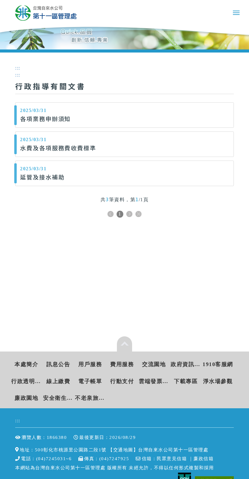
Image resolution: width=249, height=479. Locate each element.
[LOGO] (46, 12)
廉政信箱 (203, 458)
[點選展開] (124, 344)
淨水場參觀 (218, 381)
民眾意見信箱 (172, 458)
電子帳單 (90, 381)
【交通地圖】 (123, 449)
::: (17, 420)
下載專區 (186, 381)
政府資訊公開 (186, 364)
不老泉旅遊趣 (90, 398)
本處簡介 (26, 364)
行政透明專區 (26, 381)
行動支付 (122, 381)
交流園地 (154, 364)
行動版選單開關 (236, 14)
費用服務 (122, 364)
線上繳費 (58, 381)
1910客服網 (218, 364)
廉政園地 (26, 398)
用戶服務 (90, 364)
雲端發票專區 (154, 381)
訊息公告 (58, 364)
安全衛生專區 (58, 398)
